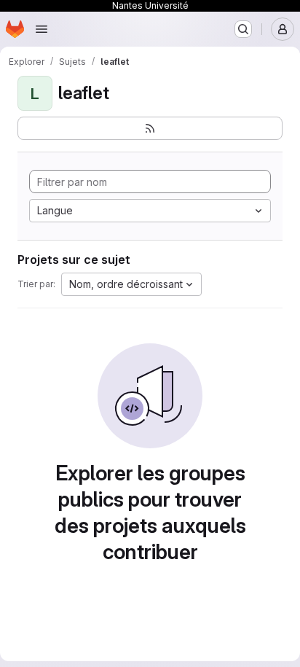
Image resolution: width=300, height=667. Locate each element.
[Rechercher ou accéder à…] (243, 29)
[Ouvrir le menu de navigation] (41, 29)
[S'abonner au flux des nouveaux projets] (150, 128)
